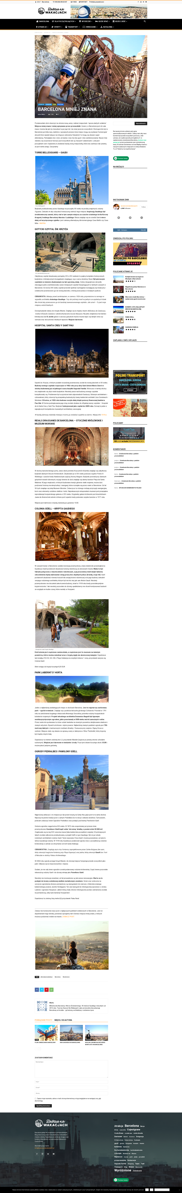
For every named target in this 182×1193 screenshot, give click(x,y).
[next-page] (39, 1048)
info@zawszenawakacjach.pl (44, 1148)
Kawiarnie (126, 1147)
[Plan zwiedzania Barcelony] (46, 1033)
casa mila (123, 1130)
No (152, 1190)
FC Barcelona (118, 1140)
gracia (122, 1143)
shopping (131, 1164)
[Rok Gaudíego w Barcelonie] (71, 1033)
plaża (135, 1157)
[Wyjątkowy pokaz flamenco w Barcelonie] (118, 289)
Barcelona (57, 977)
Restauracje (131, 1160)
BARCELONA (44, 21)
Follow (144, 207)
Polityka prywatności (96, 2)
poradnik (142, 1157)
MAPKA (43, 223)
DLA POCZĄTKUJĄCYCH (64, 21)
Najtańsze (118, 1157)
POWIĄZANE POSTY (43, 1020)
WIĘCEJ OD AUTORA (63, 1020)
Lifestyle (117, 1153)
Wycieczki (138, 1167)
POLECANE (60, 104)
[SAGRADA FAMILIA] (118, 329)
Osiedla (126, 1157)
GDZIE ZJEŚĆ (120, 21)
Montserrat (126, 1153)
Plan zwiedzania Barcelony (45, 1042)
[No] (179, 1190)
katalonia (118, 1147)
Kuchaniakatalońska (121, 1150)
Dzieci (126, 1136)
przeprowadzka (120, 1160)
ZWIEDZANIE (91, 27)
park (131, 1157)
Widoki (131, 1167)
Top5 (142, 1164)
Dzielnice (132, 1136)
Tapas (137, 1164)
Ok (147, 1190)
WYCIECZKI (86, 21)
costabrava (128, 1133)
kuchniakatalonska (136, 1150)
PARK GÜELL (129, 317)
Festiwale (137, 1140)
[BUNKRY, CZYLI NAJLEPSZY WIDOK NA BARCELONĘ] (118, 309)
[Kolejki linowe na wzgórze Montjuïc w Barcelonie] (96, 1033)
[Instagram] (141, 1)
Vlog (125, 1167)
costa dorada (138, 1133)
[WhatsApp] (51, 990)
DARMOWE (48, 104)
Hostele (135, 1143)
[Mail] (143, 1)
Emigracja (140, 1137)
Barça (142, 1126)
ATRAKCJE (42, 27)
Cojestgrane (133, 1129)
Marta (43, 114)
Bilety (116, 1130)
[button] (144, 22)
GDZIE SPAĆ (103, 21)
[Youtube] (146, 1)
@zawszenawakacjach (129, 206)
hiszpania (129, 1143)
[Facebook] (138, 1)
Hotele (142, 1143)
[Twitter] (42, 990)
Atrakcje (118, 1126)
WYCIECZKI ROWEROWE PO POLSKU (130, 488)
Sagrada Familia (120, 1164)
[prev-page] (36, 1048)
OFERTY (57, 27)
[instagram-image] (118, 217)
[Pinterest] (46, 990)
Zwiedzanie (137, 1171)
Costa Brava (118, 1133)
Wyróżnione (66, 977)
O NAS (74, 2)
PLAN (54, 104)
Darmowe (118, 1137)
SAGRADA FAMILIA (131, 327)
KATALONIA (107, 27)
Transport (118, 1167)
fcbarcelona (129, 1140)
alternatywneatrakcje (46, 977)
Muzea (134, 1153)
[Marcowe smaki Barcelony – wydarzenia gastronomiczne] (118, 299)
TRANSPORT (73, 27)
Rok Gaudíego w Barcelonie (70, 1042)
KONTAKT (83, 2)
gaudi (116, 1143)
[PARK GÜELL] (118, 319)
